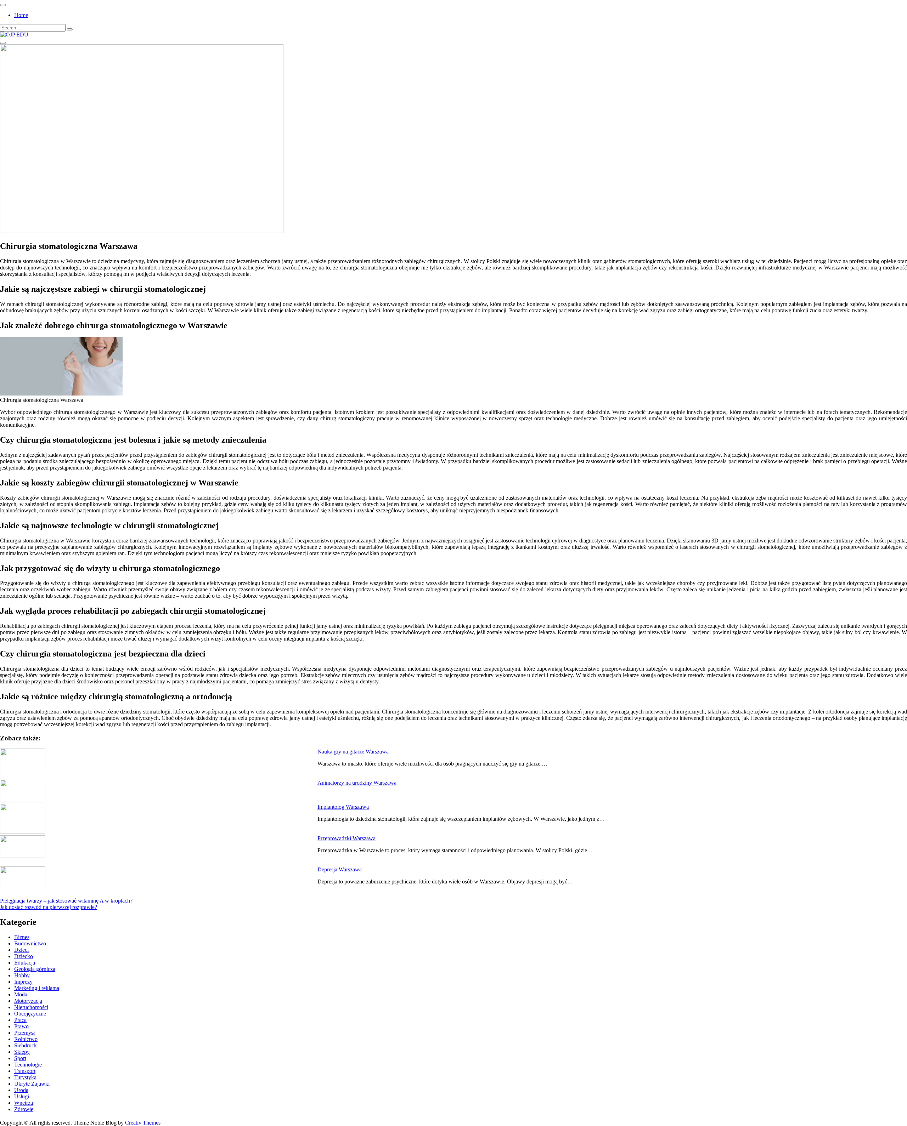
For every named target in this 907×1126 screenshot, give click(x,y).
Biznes (21, 937)
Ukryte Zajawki (32, 1084)
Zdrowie (23, 1109)
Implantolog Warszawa (343, 807)
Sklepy (22, 1052)
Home (21, 15)
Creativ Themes (142, 1123)
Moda (20, 994)
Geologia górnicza (34, 969)
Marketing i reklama (36, 988)
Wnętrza (23, 1103)
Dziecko (23, 956)
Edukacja (24, 963)
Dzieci (21, 950)
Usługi (21, 1096)
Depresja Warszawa (339, 869)
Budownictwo (30, 943)
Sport (20, 1058)
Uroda (21, 1090)
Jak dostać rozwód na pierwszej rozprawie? (48, 907)
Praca (20, 1020)
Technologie (28, 1065)
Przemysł (24, 1033)
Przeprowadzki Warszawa (346, 838)
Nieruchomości (31, 1007)
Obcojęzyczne (30, 1014)
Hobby (22, 975)
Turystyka (25, 1077)
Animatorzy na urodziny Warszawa (356, 783)
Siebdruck (25, 1045)
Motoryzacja (28, 1001)
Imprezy (23, 982)
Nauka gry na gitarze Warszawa (353, 752)
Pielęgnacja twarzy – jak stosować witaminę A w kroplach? (66, 901)
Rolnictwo (26, 1039)
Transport (24, 1071)
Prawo (21, 1026)
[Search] (70, 29)
